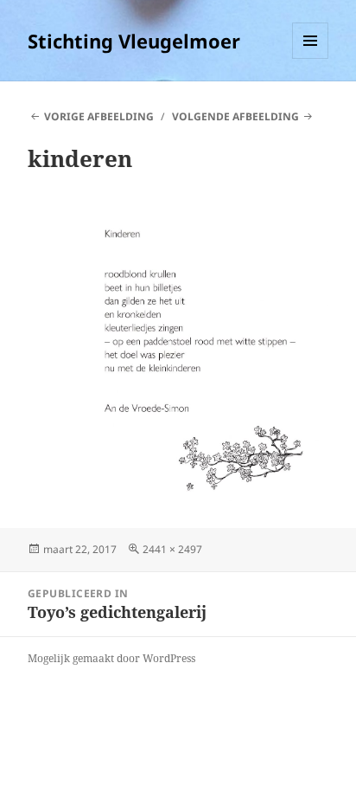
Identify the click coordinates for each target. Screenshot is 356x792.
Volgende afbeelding (235, 116)
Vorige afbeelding (99, 116)
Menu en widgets (310, 58)
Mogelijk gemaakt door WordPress (111, 658)
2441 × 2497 (172, 549)
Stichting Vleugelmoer (134, 41)
